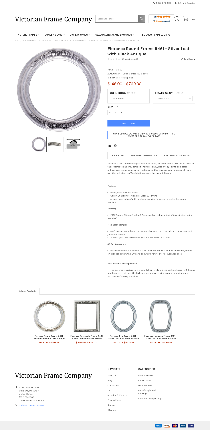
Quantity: (112, 106)
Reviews (111, 405)
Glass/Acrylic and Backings (113, 34)
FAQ (109, 390)
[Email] (109, 145)
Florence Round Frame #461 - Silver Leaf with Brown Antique (49, 337)
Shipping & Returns (117, 395)
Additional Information (177, 155)
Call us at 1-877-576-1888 (31, 405)
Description (117, 155)
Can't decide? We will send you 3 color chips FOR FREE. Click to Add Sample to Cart (144, 134)
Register (191, 3)
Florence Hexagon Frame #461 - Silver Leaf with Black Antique (160, 337)
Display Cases (79, 34)
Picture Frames (27, 34)
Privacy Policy (114, 400)
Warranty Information (144, 155)
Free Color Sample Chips (154, 34)
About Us (112, 375)
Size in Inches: (123, 93)
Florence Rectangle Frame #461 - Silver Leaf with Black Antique (86, 337)
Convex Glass (53, 34)
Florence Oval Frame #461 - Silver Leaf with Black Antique (123, 337)
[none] (59, 89)
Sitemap (111, 410)
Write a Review (188, 59)
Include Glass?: (169, 93)
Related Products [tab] (27, 291)
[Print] (115, 145)
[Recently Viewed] (177, 18)
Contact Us (113, 385)
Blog (109, 380)
